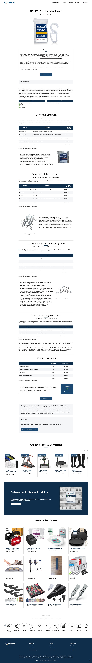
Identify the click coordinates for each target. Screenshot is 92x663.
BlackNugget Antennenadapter (76, 604)
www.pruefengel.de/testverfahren (28, 391)
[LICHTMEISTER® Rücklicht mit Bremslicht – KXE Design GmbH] (13, 536)
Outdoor (71, 630)
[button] (46, 82)
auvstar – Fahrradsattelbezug (54, 604)
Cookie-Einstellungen (33, 650)
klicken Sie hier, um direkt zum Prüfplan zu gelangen (51, 58)
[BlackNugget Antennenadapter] (78, 592)
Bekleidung (74, 455)
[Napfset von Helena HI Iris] (13, 565)
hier (36, 69)
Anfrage (51, 645)
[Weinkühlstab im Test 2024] (56, 565)
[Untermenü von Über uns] (73, 2)
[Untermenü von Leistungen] (58, 2)
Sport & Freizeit (25, 455)
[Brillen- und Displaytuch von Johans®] (35, 592)
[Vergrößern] (71, 153)
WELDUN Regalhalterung (11, 604)
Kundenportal (73, 650)
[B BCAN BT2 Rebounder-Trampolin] (45, 461)
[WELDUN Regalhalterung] (13, 592)
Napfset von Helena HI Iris (11, 577)
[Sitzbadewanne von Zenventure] (56, 536)
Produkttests (72, 645)
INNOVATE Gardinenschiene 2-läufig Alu (11, 471)
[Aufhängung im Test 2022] (78, 565)
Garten (24, 630)
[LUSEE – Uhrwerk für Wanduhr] (35, 565)
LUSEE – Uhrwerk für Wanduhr (33, 577)
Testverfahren (52, 650)
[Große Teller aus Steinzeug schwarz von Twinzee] (78, 536)
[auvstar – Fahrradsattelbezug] (56, 592)
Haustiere (79, 630)
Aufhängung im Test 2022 (75, 577)
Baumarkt (40, 630)
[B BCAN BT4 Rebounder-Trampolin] (61, 461)
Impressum (31, 645)
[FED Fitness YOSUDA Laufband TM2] (28, 461)
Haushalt (7, 455)
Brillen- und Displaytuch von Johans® (35, 604)
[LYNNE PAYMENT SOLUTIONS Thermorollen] (35, 536)
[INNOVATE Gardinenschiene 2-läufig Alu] (11, 461)
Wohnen (48, 630)
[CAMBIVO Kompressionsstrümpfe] (78, 461)
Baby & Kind (32, 630)
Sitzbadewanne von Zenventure (55, 548)
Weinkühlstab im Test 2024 (54, 577)
